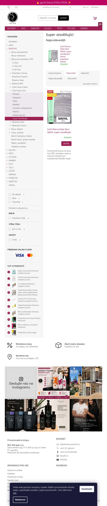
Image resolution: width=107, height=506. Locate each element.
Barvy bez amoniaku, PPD (22, 59)
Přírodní (16, 94)
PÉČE (11, 153)
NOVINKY (13, 42)
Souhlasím (87, 489)
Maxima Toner (18, 80)
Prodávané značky (15, 477)
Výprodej (17, 202)
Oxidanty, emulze (18, 147)
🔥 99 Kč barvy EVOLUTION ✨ (53, 2)
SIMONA (12, 174)
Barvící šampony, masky (21, 136)
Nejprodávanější (55, 78)
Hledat (63, 18)
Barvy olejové (17, 129)
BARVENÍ (13, 49)
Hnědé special (19, 115)
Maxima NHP (17, 84)
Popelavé (17, 98)
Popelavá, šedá (20, 218)
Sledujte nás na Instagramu (21, 385)
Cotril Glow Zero (19, 91)
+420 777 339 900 (67, 448)
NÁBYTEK (13, 181)
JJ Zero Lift (17, 66)
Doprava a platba (51, 7)
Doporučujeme (55, 73)
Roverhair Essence (20, 77)
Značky (12, 185)
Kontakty (11, 474)
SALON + (12, 150)
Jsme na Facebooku (68, 452)
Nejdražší (85, 73)
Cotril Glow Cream (20, 87)
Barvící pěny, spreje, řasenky (23, 139)
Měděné (16, 105)
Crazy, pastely (17, 133)
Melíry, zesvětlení (18, 143)
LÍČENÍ (11, 171)
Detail (66, 143)
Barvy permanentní (19, 52)
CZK (84, 7)
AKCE (11, 45)
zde (14, 493)
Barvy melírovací (18, 56)
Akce (15, 198)
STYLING (12, 157)
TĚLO (11, 168)
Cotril (16, 240)
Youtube (63, 460)
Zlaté (15, 101)
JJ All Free (16, 70)
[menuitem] (11, 28)
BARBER (12, 160)
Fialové (16, 112)
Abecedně (72, 78)
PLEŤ (11, 164)
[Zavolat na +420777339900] (11, 7)
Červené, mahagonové (22, 108)
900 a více (18, 229)
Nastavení (20, 499)
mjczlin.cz (64, 456)
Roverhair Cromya (19, 73)
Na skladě (18, 194)
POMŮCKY (13, 178)
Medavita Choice (19, 126)
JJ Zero (15, 63)
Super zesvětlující (20, 119)
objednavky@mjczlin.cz (70, 444)
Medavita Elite (18, 122)
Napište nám (12, 480)
